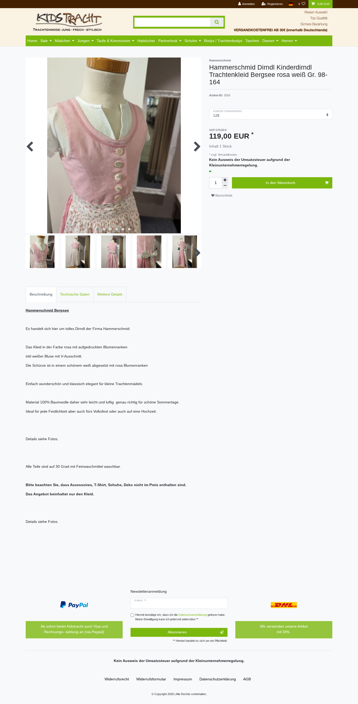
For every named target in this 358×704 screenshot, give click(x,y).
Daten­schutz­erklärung (217, 679)
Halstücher (146, 41)
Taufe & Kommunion (113, 41)
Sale (44, 41)
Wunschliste (223, 195)
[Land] (290, 4)
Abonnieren (177, 632)
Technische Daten (75, 294)
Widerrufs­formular (151, 679)
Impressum (182, 679)
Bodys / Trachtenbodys (223, 41)
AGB (247, 679)
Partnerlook (167, 41)
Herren (287, 41)
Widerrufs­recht (117, 679)
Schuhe (191, 41)
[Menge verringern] (225, 185)
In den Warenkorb (280, 183)
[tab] (41, 294)
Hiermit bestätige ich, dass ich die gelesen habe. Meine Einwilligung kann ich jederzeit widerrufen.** (180, 617)
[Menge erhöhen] (225, 180)
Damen (268, 41)
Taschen (252, 41)
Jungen (83, 41)
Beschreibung (41, 294)
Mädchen (62, 41)
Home (32, 41)
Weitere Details (109, 294)
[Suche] (217, 22)
